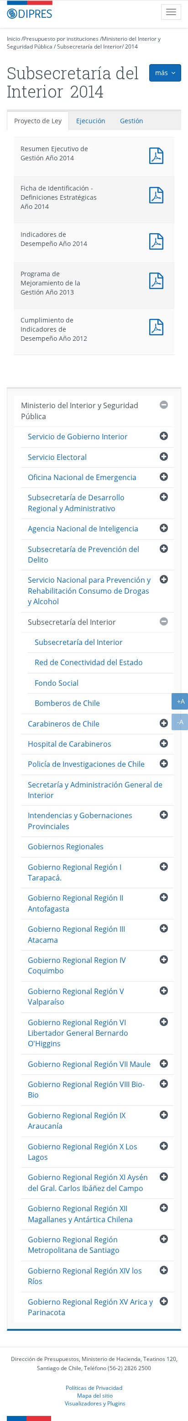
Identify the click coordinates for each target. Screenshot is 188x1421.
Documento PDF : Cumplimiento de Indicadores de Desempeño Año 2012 (158, 326)
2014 (131, 46)
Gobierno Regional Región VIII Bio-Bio (86, 1089)
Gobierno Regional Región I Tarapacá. (74, 872)
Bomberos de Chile (67, 703)
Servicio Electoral (57, 457)
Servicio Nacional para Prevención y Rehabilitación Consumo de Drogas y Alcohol (89, 591)
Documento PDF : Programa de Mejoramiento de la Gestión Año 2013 (158, 279)
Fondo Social (56, 683)
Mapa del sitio (95, 1395)
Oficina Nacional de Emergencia (82, 477)
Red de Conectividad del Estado (89, 662)
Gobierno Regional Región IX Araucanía (76, 1120)
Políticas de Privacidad (94, 1387)
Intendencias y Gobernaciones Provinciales (80, 820)
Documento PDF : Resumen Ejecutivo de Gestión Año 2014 (158, 154)
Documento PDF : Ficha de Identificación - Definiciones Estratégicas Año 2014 (158, 194)
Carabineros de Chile (63, 724)
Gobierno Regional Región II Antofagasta (75, 903)
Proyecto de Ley (38, 120)
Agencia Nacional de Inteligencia (83, 529)
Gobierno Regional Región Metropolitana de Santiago (74, 1245)
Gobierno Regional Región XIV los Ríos (85, 1276)
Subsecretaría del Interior (89, 46)
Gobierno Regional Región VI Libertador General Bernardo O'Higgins (78, 1033)
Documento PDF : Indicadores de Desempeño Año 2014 (158, 240)
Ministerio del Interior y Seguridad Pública (79, 410)
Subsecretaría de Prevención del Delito (83, 554)
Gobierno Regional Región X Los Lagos (82, 1152)
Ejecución (90, 120)
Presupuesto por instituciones (61, 39)
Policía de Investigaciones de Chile (86, 764)
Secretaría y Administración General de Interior (95, 790)
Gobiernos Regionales (66, 847)
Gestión (131, 120)
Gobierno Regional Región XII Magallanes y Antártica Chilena (80, 1213)
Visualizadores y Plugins (95, 1403)
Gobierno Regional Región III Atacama (76, 934)
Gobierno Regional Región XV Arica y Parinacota (90, 1307)
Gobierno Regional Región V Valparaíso (76, 996)
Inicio (13, 39)
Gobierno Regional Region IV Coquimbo (77, 965)
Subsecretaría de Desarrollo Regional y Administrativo (76, 502)
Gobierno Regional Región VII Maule (89, 1064)
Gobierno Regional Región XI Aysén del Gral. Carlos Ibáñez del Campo (88, 1182)
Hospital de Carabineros (69, 744)
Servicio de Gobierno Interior (78, 437)
